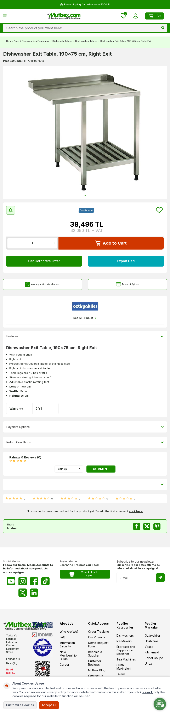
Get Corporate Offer (44, 261)
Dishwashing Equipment (36, 41)
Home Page (12, 41)
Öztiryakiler (152, 635)
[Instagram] (22, 581)
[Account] (135, 15)
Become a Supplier (95, 653)
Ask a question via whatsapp (45, 284)
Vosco (149, 646)
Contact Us (95, 675)
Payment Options (130, 284)
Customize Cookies (20, 705)
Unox (148, 663)
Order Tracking (98, 631)
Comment (101, 469)
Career (64, 664)
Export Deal (126, 261)
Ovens (121, 674)
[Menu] (5, 16)
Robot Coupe (154, 658)
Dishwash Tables (62, 41)
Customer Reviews (94, 662)
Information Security (67, 644)
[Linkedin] (34, 593)
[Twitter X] (22, 593)
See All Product (83, 317)
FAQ (62, 637)
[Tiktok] (45, 581)
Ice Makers (124, 641)
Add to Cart (115, 243)
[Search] (163, 28)
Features (12, 336)
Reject (147, 692)
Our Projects (96, 637)
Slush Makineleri (124, 666)
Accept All (49, 705)
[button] (85, 195)
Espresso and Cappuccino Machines (126, 650)
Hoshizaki (151, 641)
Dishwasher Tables (86, 41)
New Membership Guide (68, 655)
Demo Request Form (98, 644)
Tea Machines (126, 659)
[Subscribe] (160, 577)
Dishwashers (125, 635)
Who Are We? (69, 631)
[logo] (63, 16)
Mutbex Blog (97, 670)
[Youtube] (11, 581)
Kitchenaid (152, 652)
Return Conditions (18, 442)
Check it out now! (89, 574)
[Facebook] (34, 581)
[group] (85, 132)
